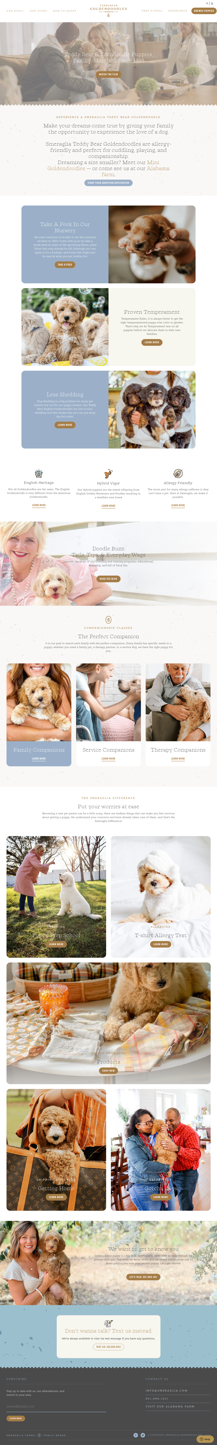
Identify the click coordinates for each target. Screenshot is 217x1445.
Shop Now (108, 1070)
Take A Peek (65, 264)
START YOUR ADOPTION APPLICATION (108, 182)
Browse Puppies (204, 10)
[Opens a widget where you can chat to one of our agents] (205, 1439)
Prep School (152, 11)
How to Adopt (65, 11)
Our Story (38, 11)
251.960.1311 (157, 1399)
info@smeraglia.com (167, 1391)
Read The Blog (108, 578)
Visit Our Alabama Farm (170, 1406)
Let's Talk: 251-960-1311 (143, 1276)
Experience (177, 11)
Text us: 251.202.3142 (108, 1346)
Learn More (152, 342)
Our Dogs (14, 11)
